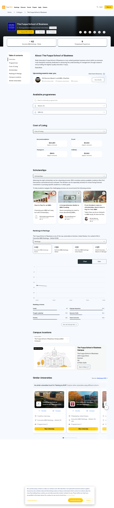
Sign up (109, 7)
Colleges (19, 12)
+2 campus (53, 28)
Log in (101, 7)
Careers (45, 7)
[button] (106, 407)
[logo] (7, 7)
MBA (40, 112)
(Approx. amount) (52, 145)
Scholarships (13, 70)
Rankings (16, 7)
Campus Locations (15, 77)
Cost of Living (13, 66)
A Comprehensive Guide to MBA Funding (69, 206)
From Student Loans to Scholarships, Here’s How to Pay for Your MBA (95, 207)
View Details (98, 80)
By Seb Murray (94, 218)
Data (99, 261)
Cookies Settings (32, 500)
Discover (23, 7)
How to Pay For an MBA (42, 205)
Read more (38, 67)
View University (49, 429)
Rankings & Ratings (15, 73)
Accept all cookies (75, 500)
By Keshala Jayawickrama (47, 216)
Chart (85, 261)
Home (9, 12)
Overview (12, 59)
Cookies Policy (70, 495)
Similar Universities (15, 81)
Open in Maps (83, 367)
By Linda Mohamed (70, 216)
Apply (39, 7)
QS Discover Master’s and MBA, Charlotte (55, 78)
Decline (88, 500)
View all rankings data (69, 324)
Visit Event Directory (95, 74)
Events (29, 7)
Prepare (34, 7)
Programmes (13, 63)
